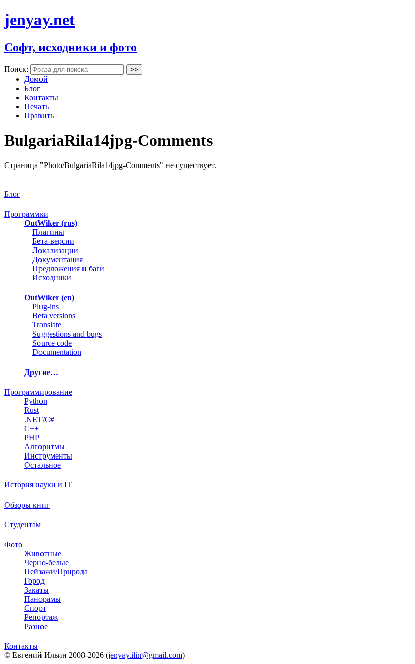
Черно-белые (46, 562)
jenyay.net (39, 20)
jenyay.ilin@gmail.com (145, 655)
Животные (42, 553)
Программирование (38, 392)
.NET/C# (39, 419)
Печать (36, 106)
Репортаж (41, 617)
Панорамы (42, 599)
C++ (31, 428)
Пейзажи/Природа (56, 571)
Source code (52, 343)
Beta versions (53, 315)
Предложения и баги (68, 268)
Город (34, 580)
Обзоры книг (27, 505)
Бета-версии (53, 241)
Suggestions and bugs (67, 333)
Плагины (48, 232)
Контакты (41, 97)
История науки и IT (38, 484)
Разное (36, 626)
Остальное (42, 465)
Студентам (22, 524)
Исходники (51, 277)
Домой (36, 79)
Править (39, 115)
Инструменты (48, 455)
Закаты (36, 590)
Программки (26, 214)
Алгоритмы (44, 446)
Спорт (35, 608)
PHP (31, 437)
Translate (46, 324)
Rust (31, 410)
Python (35, 401)
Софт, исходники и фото (70, 47)
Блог (32, 88)
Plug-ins (45, 306)
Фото (13, 544)
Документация (57, 259)
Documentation (56, 352)
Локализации (55, 250)
